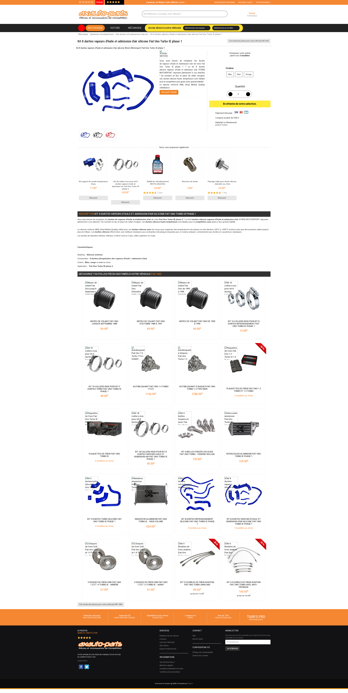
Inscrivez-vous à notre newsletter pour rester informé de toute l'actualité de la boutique (247, 636)
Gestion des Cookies (200, 655)
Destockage (95, 28)
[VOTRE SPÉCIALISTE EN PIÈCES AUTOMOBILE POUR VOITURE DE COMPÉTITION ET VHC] (100, 645)
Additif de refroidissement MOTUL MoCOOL (158, 182)
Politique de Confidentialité (202, 652)
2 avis (160, 192)
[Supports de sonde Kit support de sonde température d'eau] (93, 165)
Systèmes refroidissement (102, 34)
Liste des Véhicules (167, 642)
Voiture (115, 28)
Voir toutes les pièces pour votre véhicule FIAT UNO (249, 41)
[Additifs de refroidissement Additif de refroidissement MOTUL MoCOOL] (157, 165)
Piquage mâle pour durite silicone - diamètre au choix (222, 182)
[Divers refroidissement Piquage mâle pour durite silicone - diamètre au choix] (222, 165)
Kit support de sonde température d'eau (93, 182)
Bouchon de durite (190, 181)
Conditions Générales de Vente (171, 668)
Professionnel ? (263, 2)
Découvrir (93, 198)
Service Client (197, 639)
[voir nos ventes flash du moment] (81, 28)
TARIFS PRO (256, 617)
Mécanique (135, 28)
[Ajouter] (248, 94)
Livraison (163, 639)
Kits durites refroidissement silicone (132, 34)
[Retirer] (230, 94)
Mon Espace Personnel (225, 2)
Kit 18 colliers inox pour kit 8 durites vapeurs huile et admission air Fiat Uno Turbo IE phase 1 (125, 185)
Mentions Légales (166, 665)
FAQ (194, 636)
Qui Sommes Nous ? (167, 662)
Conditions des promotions (170, 672)
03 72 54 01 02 (86, 2)
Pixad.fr (190, 683)
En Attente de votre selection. (240, 104)
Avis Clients (164, 645)
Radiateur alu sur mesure (169, 636)
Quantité (240, 86)
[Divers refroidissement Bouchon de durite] (189, 165)
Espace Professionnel (168, 649)
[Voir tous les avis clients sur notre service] (121, 2)
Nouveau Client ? (245, 2)
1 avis (224, 192)
